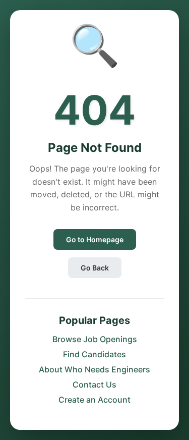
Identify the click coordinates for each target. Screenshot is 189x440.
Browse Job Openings (94, 339)
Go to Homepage (94, 239)
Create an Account (94, 400)
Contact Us (94, 384)
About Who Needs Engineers (94, 369)
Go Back (95, 267)
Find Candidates (94, 354)
